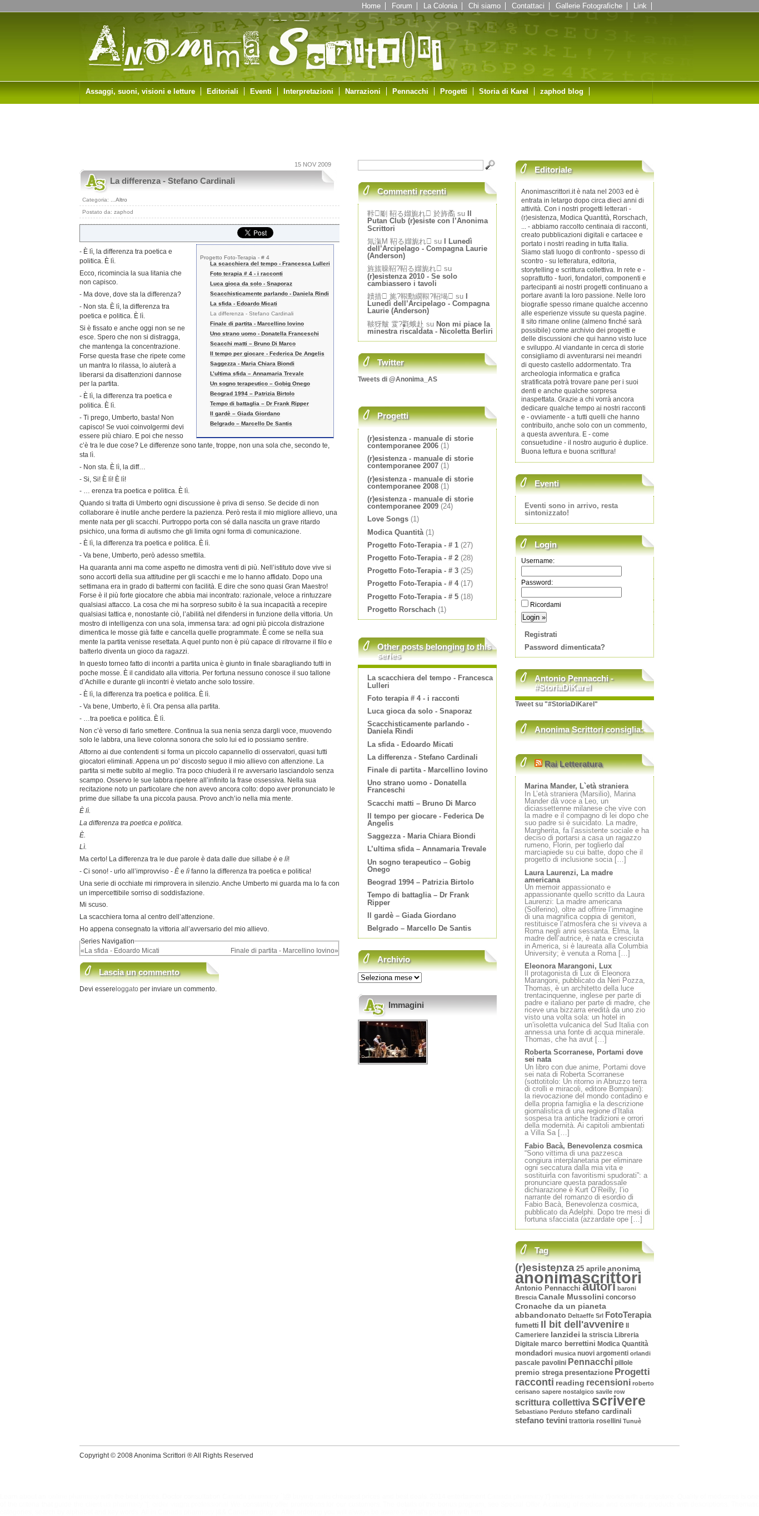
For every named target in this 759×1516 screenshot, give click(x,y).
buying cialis (312, 1496)
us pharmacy (123, 1504)
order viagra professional (190, 1504)
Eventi (261, 91)
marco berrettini (568, 1343)
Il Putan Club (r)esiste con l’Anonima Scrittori (427, 220)
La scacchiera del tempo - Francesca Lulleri (270, 263)
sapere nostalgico (568, 1391)
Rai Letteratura (573, 764)
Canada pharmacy (250, 1496)
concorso (621, 1297)
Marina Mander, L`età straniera (576, 786)
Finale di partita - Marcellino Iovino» (284, 951)
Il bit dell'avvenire (582, 1324)
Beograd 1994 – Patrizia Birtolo (252, 393)
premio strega (539, 1373)
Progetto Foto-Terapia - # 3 (412, 570)
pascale (527, 1363)
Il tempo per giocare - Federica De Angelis (267, 353)
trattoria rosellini (595, 1421)
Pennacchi (410, 91)
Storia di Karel (503, 91)
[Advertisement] (209, 135)
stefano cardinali (603, 1411)
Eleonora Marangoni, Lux (568, 966)
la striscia (597, 1335)
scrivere (619, 1400)
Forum (402, 6)
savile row (610, 1391)
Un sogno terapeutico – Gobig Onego (260, 383)
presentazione (589, 1372)
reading (570, 1383)
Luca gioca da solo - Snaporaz (251, 283)
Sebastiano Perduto (544, 1411)
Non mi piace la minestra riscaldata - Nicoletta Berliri (430, 327)
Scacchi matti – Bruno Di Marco (253, 343)
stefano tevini (541, 1420)
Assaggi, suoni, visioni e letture (140, 91)
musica (565, 1353)
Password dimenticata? (565, 647)
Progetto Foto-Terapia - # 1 (412, 545)
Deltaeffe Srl (585, 1315)
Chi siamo (484, 6)
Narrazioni (363, 91)
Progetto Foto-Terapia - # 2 (412, 558)
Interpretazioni (308, 91)
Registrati (541, 634)
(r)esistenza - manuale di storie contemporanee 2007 (420, 462)
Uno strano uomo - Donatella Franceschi (264, 333)
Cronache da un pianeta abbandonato (560, 1311)
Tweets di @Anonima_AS (397, 379)
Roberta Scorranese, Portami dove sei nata (584, 1055)
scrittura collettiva (552, 1402)
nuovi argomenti (602, 1353)
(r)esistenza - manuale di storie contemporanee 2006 (420, 442)
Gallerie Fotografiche (589, 6)
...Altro (119, 200)
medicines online (578, 1496)
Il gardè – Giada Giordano (245, 413)
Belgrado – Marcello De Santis (251, 423)
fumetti (527, 1325)
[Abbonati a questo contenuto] (538, 764)
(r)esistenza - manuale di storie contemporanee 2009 (420, 502)
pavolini (554, 1363)
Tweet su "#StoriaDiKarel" (556, 704)
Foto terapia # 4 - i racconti (246, 273)
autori (599, 1286)
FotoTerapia (628, 1314)
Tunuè (632, 1421)
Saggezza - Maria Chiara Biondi (252, 363)
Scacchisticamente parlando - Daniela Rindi (269, 293)
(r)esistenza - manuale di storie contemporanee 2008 (420, 482)
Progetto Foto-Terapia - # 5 (412, 597)
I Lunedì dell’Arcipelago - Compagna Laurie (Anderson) (427, 248)
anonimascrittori (578, 1277)
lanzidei (565, 1334)
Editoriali (222, 91)
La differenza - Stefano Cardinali (172, 180)
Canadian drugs (252, 1512)
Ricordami (544, 605)
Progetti (453, 91)
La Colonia (440, 6)
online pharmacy (73, 1496)
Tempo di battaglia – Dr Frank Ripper (259, 403)
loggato (128, 989)
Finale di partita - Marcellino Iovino (257, 323)
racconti (534, 1382)
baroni (626, 1288)
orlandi (640, 1353)
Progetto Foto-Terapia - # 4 (234, 257)
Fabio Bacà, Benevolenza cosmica (583, 1146)
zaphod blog (561, 91)
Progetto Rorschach (401, 609)
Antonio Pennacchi (548, 1288)
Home (371, 6)
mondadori (534, 1353)
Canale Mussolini (571, 1296)
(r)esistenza (545, 1267)
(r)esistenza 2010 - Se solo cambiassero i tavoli (412, 280)
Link (640, 6)
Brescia (526, 1297)
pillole (624, 1362)
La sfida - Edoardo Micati (243, 303)
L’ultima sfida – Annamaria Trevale (257, 373)
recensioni (608, 1382)
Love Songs (387, 519)
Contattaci (528, 6)
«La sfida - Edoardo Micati (120, 951)
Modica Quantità (395, 532)
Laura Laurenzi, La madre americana (569, 876)
